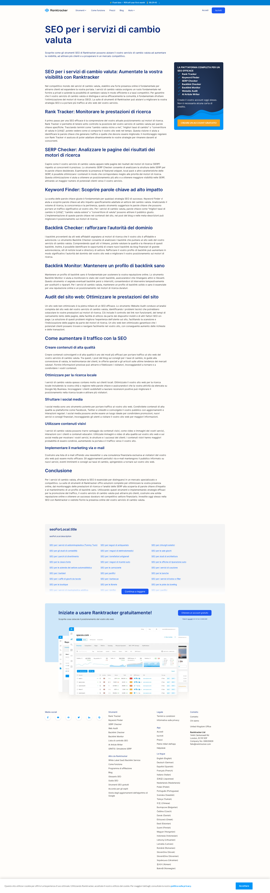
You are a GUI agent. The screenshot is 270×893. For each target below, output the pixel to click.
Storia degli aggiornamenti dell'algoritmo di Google (128, 794)
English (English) (164, 758)
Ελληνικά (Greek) (165, 819)
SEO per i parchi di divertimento (64, 556)
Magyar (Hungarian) (166, 831)
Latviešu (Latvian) (165, 844)
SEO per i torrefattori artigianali (115, 556)
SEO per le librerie (109, 584)
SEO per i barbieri (58, 573)
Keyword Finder (115, 720)
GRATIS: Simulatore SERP (120, 748)
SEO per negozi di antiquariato (115, 545)
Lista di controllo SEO (118, 740)
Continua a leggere (135, 591)
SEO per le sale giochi (161, 550)
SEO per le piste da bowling (164, 584)
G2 (99, 717)
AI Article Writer (115, 744)
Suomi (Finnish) (164, 827)
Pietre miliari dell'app (166, 744)
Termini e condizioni (166, 716)
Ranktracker (56, 10)
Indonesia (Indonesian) (167, 836)
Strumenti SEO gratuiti (118, 784)
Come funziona (98, 10)
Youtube (58, 717)
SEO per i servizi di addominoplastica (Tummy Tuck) (73, 545)
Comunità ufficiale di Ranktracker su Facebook (68, 717)
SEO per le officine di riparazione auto (168, 562)
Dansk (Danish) (164, 815)
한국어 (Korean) (164, 864)
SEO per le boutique (59, 584)
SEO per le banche (160, 573)
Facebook (48, 717)
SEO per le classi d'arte (60, 562)
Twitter (79, 717)
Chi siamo (194, 720)
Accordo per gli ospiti (118, 788)
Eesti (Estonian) (164, 823)
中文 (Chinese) (163, 803)
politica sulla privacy (181, 886)
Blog (122, 10)
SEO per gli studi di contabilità (63, 550)
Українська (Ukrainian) (167, 860)
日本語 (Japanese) (165, 779)
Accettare (244, 885)
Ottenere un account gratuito (194, 613)
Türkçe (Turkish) (164, 799)
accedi (190, 619)
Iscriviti (218, 10)
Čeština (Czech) (164, 811)
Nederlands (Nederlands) (168, 783)
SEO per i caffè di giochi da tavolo (65, 579)
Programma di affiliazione (120, 768)
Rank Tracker (114, 716)
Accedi (205, 10)
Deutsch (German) (165, 762)
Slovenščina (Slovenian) (168, 856)
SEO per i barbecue (110, 579)
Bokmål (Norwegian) (166, 868)
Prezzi (112, 10)
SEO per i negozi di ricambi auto (115, 562)
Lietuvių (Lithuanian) (166, 840)
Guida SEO (113, 780)
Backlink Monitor (116, 736)
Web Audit (113, 728)
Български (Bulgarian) (167, 807)
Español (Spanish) (165, 766)
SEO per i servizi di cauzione (164, 567)
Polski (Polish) (163, 787)
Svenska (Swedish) (165, 795)
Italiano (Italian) (164, 774)
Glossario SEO (114, 776)
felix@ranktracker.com (200, 744)
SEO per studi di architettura (164, 556)
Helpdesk (161, 748)
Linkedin (89, 717)
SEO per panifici (108, 573)
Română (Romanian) (166, 848)
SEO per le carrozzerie (111, 567)
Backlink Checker (116, 732)
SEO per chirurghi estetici (163, 545)
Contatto (194, 716)
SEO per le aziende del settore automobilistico (71, 567)
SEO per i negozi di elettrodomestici (117, 550)
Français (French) (165, 770)
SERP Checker (115, 724)
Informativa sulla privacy (168, 720)
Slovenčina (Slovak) (166, 852)
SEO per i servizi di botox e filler (166, 579)
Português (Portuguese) (168, 791)
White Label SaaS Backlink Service (124, 760)
